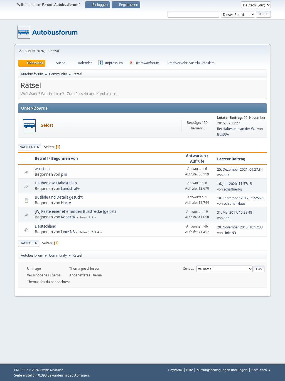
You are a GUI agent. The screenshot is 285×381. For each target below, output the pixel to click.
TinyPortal (175, 370)
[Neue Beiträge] (29, 125)
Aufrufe (197, 161)
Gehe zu (189, 268)
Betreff (41, 158)
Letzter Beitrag (231, 158)
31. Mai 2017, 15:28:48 (234, 212)
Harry (66, 202)
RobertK (68, 217)
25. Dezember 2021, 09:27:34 (240, 169)
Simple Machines (51, 370)
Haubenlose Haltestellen (56, 182)
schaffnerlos (233, 189)
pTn (64, 174)
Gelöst (46, 125)
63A (226, 175)
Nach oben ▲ (261, 370)
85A (226, 218)
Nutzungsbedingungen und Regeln (222, 370)
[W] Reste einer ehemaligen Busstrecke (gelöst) (75, 211)
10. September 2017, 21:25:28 (240, 198)
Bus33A (223, 134)
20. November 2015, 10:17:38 (240, 227)
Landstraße (70, 188)
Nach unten (29, 147)
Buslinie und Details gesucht (59, 197)
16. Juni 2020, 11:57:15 (234, 183)
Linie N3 (68, 231)
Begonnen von (64, 158)
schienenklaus (234, 203)
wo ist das (43, 168)
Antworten (196, 155)
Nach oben (28, 243)
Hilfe (189, 370)
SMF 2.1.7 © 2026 (26, 370)
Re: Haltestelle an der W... (236, 128)
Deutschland (45, 226)
